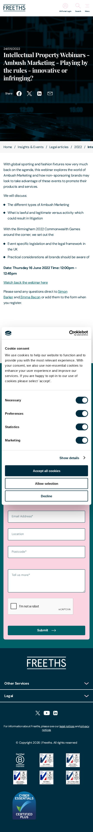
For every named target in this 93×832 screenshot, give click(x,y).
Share (8, 93)
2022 (78, 147)
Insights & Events (31, 147)
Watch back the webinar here (25, 282)
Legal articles (59, 147)
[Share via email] (50, 93)
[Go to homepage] (14, 10)
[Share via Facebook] (19, 93)
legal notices (67, 726)
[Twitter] (37, 713)
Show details (69, 458)
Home (7, 147)
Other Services (16, 683)
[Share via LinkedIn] (40, 93)
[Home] (46, 668)
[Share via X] (29, 93)
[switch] (82, 413)
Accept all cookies (46, 471)
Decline (46, 496)
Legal (8, 696)
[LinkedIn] (55, 713)
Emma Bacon (30, 297)
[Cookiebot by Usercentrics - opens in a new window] (69, 333)
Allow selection (46, 483)
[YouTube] (47, 713)
